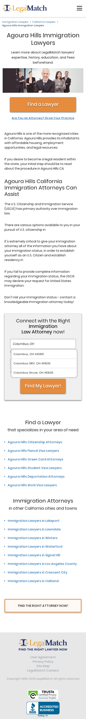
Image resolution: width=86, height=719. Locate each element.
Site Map (43, 666)
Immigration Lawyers (15, 22)
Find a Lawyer (43, 104)
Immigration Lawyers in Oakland (33, 581)
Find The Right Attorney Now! (43, 606)
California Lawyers (43, 22)
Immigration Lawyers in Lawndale (34, 529)
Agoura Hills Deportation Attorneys (36, 476)
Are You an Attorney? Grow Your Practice (43, 118)
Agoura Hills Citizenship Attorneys (35, 442)
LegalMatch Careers (43, 670)
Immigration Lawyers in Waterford (35, 546)
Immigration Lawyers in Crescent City (37, 572)
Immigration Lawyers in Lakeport (34, 520)
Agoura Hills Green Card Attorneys (35, 459)
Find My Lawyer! (43, 386)
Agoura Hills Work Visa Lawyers (32, 485)
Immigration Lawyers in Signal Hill (34, 555)
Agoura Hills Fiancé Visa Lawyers (33, 450)
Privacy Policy (43, 661)
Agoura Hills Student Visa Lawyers (35, 468)
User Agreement (43, 657)
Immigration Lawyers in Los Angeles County (42, 564)
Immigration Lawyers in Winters (33, 538)
